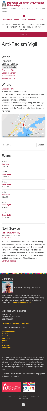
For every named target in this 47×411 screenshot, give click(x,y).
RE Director (6, 345)
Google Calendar (9, 73)
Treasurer (5, 343)
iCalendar (6, 76)
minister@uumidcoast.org (23, 302)
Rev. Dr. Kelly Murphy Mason (12, 238)
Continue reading (9, 261)
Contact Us (32, 20)
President (5, 340)
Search (17, 20)
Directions (7, 20)
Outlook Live (10, 78)
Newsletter (6, 336)
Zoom (42, 20)
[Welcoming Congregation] (29, 387)
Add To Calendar (9, 67)
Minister (5, 333)
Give (24, 20)
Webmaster (6, 347)
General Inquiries (8, 331)
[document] (23, 154)
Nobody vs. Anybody (11, 233)
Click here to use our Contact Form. (15, 324)
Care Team (6, 338)
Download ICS (8, 70)
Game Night (6, 174)
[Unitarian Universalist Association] (12, 387)
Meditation (6, 164)
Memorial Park (7, 89)
